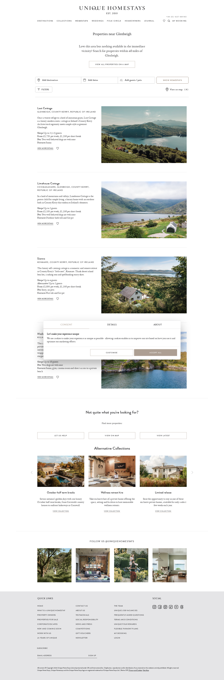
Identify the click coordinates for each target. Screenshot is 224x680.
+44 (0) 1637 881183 (176, 16)
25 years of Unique (47, 638)
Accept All (155, 352)
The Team (118, 606)
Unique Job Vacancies (125, 610)
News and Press (84, 624)
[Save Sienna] (57, 298)
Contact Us (82, 606)
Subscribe (42, 648)
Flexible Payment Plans (126, 628)
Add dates (93, 80)
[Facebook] (160, 607)
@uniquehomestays (119, 541)
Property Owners (46, 615)
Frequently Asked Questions (129, 615)
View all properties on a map (112, 64)
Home (40, 606)
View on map (176, 89)
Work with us (44, 633)
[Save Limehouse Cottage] (57, 223)
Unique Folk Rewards (125, 624)
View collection (61, 511)
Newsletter (81, 638)
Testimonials (82, 615)
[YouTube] (176, 607)
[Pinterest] (165, 607)
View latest (163, 435)
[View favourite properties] (164, 20)
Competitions (83, 628)
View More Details (45, 148)
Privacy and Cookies (135, 670)
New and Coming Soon (49, 628)
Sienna (41, 259)
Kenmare (42, 262)
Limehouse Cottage (48, 183)
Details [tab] (112, 324)
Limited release (163, 492)
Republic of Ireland (83, 111)
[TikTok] (171, 607)
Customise (112, 352)
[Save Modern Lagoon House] (57, 377)
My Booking (120, 633)
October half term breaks (61, 492)
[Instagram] (154, 607)
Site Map (146, 670)
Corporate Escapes (47, 624)
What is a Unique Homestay (51, 610)
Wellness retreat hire (112, 492)
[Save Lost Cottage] (57, 148)
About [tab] (158, 324)
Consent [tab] (66, 324)
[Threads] (182, 607)
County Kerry (60, 111)
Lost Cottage (44, 108)
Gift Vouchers (83, 633)
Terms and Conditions (126, 619)
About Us (80, 610)
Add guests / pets (133, 80)
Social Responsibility (87, 619)
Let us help (60, 435)
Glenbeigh (43, 111)
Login (117, 638)
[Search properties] (169, 21)
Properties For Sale (47, 619)
